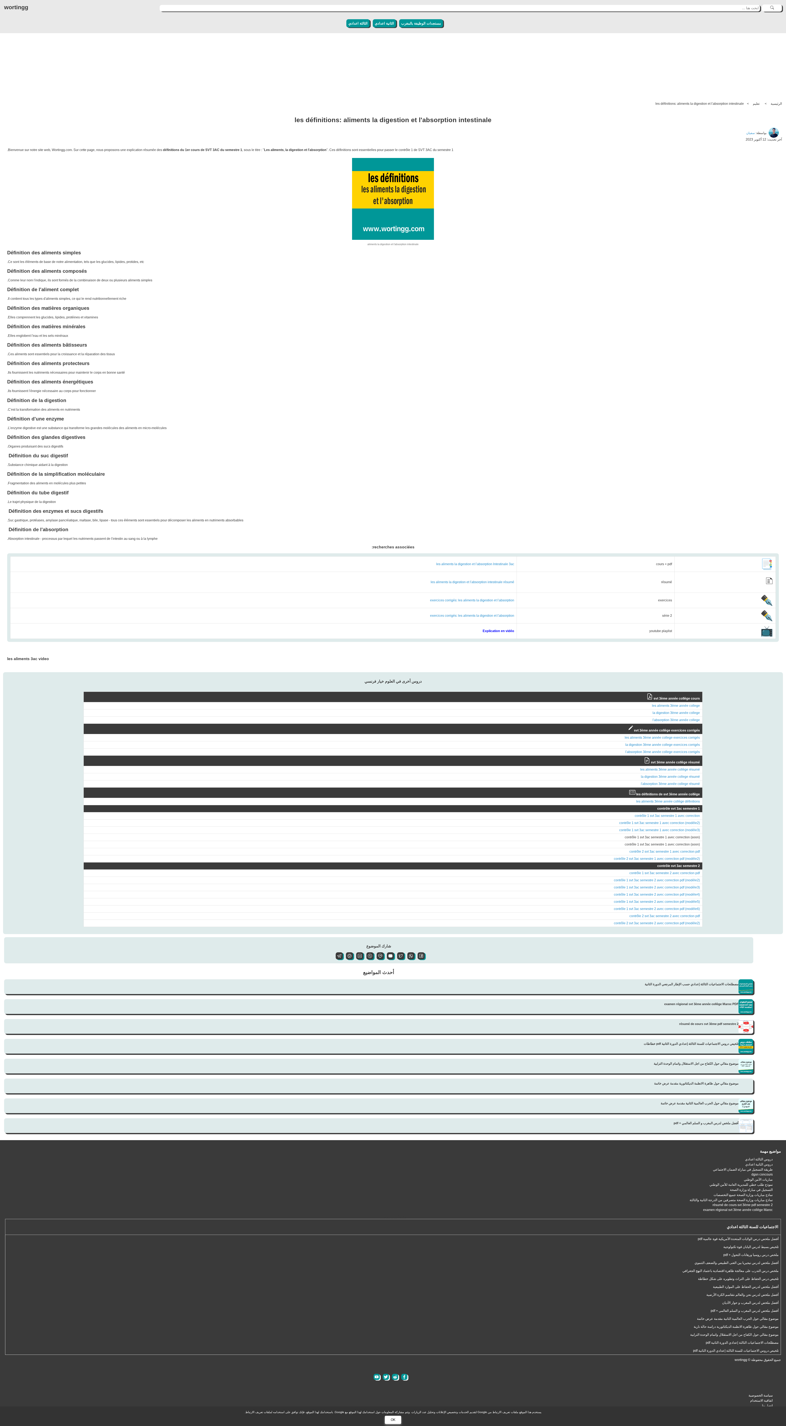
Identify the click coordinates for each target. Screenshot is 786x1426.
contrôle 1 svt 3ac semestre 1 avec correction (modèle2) (659, 823)
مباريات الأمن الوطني (758, 1179)
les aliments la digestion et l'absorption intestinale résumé (472, 582)
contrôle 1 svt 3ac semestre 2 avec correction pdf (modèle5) (657, 901)
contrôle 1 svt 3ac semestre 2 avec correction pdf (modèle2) (657, 880)
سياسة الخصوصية (761, 1395)
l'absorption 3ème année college (676, 720)
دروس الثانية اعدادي (759, 1164)
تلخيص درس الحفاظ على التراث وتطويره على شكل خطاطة (738, 1279)
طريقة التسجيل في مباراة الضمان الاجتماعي (743, 1169)
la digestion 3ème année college (676, 713)
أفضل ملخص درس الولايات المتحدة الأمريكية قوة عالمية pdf (738, 1239)
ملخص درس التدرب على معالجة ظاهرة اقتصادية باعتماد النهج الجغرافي (730, 1271)
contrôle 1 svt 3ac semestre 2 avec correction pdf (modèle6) (657, 909)
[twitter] (386, 1377)
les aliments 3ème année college (676, 705)
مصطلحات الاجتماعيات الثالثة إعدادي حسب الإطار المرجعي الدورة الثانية (692, 984)
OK (393, 1419)
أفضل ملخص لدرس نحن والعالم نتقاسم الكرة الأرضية (742, 1294)
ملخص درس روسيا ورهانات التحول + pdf (751, 1255)
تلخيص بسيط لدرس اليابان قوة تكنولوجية (751, 1247)
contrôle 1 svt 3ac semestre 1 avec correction (667, 815)
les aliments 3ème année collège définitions (668, 801)
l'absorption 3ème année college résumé (670, 784)
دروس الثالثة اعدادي (759, 1159)
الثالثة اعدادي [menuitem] (358, 23)
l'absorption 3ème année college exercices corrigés (662, 752)
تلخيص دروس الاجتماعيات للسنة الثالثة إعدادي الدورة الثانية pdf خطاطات (691, 1043)
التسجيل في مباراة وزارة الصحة (751, 1190)
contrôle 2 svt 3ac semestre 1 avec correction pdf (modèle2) (657, 858)
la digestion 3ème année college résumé (670, 776)
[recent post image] (746, 986)
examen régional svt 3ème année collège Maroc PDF (701, 1004)
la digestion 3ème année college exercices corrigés (662, 744)
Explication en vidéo (498, 631)
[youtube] (377, 1377)
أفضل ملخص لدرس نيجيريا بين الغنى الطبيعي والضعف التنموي (737, 1263)
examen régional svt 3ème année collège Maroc (738, 1210)
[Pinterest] (348, 958)
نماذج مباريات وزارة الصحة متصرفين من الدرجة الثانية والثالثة (731, 1200)
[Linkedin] (358, 958)
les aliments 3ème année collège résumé (670, 769)
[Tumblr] (368, 958)
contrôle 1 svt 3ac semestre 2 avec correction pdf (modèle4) (657, 894)
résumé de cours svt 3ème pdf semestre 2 (709, 1024)
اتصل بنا (767, 1405)
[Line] (379, 958)
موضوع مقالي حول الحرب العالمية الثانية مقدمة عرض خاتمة (700, 1103)
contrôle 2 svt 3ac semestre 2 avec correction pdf (664, 916)
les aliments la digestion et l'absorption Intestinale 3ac (475, 564)
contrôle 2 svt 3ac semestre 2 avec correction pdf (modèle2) (657, 923)
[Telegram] (338, 958)
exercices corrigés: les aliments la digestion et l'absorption (472, 600)
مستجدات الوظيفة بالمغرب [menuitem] (421, 23)
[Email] (389, 958)
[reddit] (395, 1377)
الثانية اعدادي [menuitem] (384, 23)
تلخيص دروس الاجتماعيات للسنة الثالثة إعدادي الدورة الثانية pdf (736, 1350)
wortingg (16, 7)
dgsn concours (762, 1174)
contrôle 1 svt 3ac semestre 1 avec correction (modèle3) (659, 830)
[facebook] (404, 1377)
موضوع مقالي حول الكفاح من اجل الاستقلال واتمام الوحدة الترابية (696, 1063)
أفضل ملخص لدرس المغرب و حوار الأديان (750, 1302)
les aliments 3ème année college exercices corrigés (662, 737)
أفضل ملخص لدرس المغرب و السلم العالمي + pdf (706, 1123)
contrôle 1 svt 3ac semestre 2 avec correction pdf (664, 873)
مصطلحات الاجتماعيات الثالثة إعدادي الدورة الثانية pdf (742, 1342)
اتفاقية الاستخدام (761, 1400)
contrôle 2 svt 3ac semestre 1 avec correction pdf (664, 851)
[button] (419, 958)
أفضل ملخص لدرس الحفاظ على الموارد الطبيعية (746, 1286)
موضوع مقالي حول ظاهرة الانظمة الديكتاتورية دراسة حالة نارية (736, 1326)
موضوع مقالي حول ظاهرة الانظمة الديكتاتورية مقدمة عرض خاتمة (696, 1083)
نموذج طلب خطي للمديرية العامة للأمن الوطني (741, 1184)
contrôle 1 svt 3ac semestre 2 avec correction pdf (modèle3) (657, 887)
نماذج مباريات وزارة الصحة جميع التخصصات (743, 1195)
